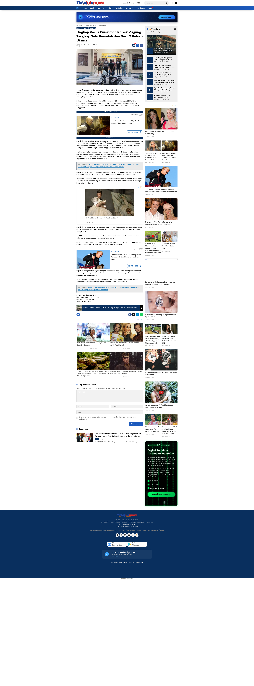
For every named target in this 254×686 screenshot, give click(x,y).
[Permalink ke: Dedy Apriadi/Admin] (78, 45)
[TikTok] (133, 536)
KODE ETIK (100, 530)
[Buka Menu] (176, 3)
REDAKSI (93, 530)
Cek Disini (115, 556)
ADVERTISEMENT (153, 530)
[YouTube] (129, 536)
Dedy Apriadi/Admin (86, 44)
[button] (167, 3)
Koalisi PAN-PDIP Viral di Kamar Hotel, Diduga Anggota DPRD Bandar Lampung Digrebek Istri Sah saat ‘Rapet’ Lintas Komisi (164, 96)
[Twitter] (133, 314)
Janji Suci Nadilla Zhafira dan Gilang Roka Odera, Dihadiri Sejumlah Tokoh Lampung (164, 81)
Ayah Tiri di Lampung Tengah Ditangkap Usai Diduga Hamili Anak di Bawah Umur (165, 89)
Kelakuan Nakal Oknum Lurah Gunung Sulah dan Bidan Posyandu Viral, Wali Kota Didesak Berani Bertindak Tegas (164, 74)
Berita (78, 28)
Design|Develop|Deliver (161, 494)
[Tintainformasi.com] (90, 3)
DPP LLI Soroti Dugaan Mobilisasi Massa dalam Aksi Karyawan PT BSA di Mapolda (165, 66)
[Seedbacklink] (137, 535)
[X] (121, 536)
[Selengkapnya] (175, 29)
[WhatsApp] (141, 314)
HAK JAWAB (131, 530)
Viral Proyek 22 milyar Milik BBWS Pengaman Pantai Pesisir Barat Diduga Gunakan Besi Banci (163, 59)
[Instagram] (125, 536)
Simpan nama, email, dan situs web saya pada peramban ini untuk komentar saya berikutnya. (107, 418)
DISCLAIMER (122, 530)
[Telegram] (137, 314)
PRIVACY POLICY (141, 530)
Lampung (84, 28)
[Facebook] (130, 314)
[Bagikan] (141, 45)
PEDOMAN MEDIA (110, 530)
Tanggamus (92, 28)
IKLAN (162, 530)
